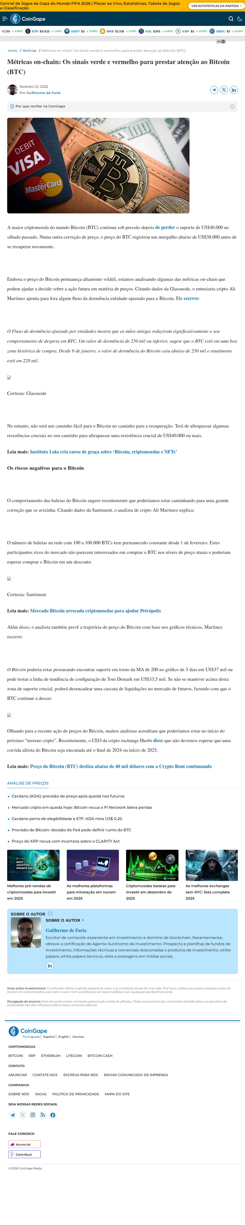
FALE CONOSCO (21, 1134)
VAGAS (41, 1094)
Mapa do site (117, 1094)
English (63, 1036)
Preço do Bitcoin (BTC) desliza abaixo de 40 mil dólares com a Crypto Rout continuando (121, 766)
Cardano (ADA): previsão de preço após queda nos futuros (68, 796)
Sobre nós (18, 1094)
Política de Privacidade (75, 1094)
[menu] (5, 18)
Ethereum (50, 1056)
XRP (31, 1056)
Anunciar (23, 1144)
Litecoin (74, 1056)
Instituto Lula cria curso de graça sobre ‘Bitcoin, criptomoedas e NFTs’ (103, 451)
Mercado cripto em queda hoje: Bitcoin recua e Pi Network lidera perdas (82, 807)
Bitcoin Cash (100, 1056)
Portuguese (31, 1036)
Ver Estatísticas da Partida (215, 6)
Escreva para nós (80, 1075)
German (78, 1036)
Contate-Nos (45, 1075)
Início (12, 50)
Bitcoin (15, 1056)
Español (49, 1036)
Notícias (29, 50)
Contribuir (24, 1154)
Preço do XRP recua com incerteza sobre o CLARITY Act (66, 841)
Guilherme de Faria (44, 93)
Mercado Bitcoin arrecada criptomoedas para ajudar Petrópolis (95, 610)
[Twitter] (224, 90)
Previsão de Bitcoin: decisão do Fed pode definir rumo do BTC (71, 830)
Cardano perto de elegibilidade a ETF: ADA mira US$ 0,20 (67, 818)
